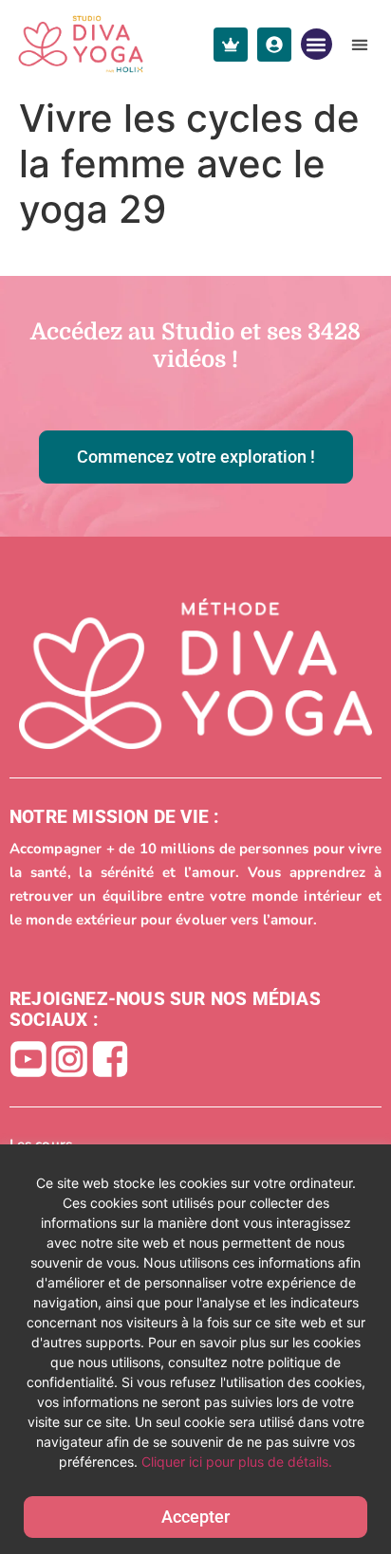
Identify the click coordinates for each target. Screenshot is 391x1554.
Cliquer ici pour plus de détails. (236, 1461)
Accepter (195, 1517)
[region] (195, 1349)
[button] (316, 44)
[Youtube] (28, 1059)
